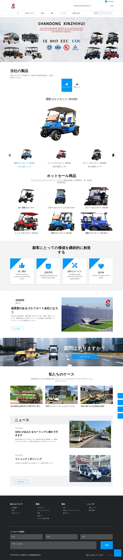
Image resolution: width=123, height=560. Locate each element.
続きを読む (21, 481)
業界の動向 (92, 510)
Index (110, 555)
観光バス (40, 515)
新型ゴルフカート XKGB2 (61, 233)
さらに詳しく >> (24, 166)
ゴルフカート (41, 507)
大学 (64, 507)
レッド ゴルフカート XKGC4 (59, 163)
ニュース (90, 504)
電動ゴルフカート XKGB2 (61, 99)
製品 (37, 504)
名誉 (13, 510)
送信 (106, 545)
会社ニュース (92, 507)
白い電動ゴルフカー (26, 208)
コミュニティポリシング (28, 459)
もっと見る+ (17, 328)
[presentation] (9, 155)
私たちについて (16, 504)
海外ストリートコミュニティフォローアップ (64, 406)
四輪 (38, 513)
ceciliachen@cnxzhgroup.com (82, 5)
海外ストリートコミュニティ (71, 510)
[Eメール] (120, 409)
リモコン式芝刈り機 (43, 518)
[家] (13, 5)
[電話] (120, 402)
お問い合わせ (76, 13)
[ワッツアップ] (120, 395)
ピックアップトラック (43, 510)
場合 (63, 504)
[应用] (111, 13)
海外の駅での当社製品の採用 (92, 406)
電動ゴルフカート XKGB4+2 (96, 233)
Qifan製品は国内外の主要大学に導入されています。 (32, 406)
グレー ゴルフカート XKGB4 (94, 163)
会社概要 (14, 507)
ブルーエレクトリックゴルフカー (61, 208)
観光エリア (66, 513)
